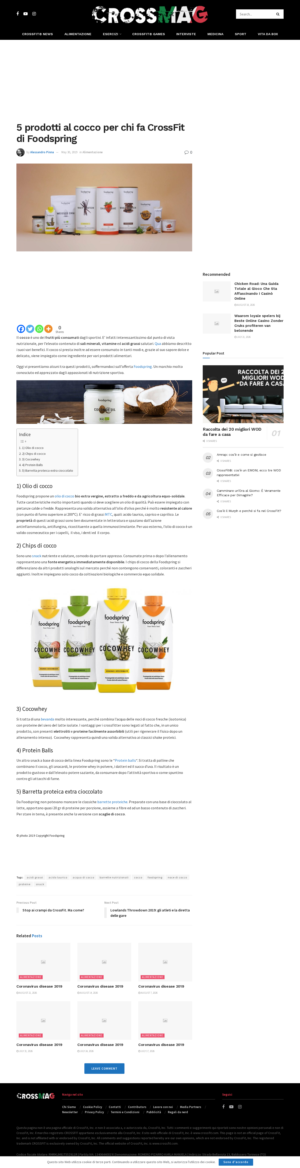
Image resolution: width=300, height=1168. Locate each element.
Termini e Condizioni (125, 1112)
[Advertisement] (150, 79)
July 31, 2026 (26, 1051)
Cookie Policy (92, 1107)
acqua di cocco (83, 877)
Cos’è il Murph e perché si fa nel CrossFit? (249, 511)
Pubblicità (153, 1112)
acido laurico (58, 877)
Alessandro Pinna (42, 152)
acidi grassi (35, 877)
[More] (48, 329)
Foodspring (143, 366)
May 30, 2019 (69, 152)
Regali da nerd (178, 1112)
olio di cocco (64, 496)
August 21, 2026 (28, 992)
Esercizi (110, 34)
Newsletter (70, 1112)
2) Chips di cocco (34, 454)
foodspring (155, 877)
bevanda (47, 719)
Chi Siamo (69, 1107)
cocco (138, 877)
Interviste (186, 34)
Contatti (115, 1107)
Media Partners (190, 1107)
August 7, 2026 (149, 992)
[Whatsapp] (39, 329)
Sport (240, 34)
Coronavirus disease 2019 (39, 986)
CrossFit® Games (148, 34)
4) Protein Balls (32, 465)
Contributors (137, 1107)
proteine (24, 884)
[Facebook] (21, 329)
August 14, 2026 (88, 992)
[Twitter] (30, 329)
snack (36, 555)
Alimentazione (77, 34)
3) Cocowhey (31, 459)
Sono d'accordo (235, 1162)
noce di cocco (177, 877)
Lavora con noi (163, 1107)
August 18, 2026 (245, 304)
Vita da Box (268, 34)
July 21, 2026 (243, 337)
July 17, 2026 (147, 1051)
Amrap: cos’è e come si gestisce (241, 454)
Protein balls (125, 760)
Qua (158, 343)
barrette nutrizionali (114, 877)
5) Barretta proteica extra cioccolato (47, 470)
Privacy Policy (94, 1112)
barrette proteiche (112, 801)
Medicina (215, 34)
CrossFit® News (37, 34)
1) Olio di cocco (33, 448)
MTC (108, 514)
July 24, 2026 (86, 1051)
